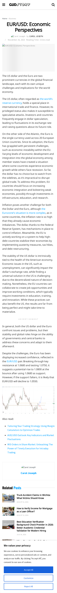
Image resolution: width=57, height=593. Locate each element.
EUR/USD (12, 361)
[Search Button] (53, 4)
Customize (28, 578)
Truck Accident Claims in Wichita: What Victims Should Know (33, 496)
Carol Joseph (36, 36)
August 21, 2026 (22, 502)
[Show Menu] (3, 4)
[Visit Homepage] (28, 4)
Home (4, 18)
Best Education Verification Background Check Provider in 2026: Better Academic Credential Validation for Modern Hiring (35, 526)
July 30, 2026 (21, 535)
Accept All (28, 569)
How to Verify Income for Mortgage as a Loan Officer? (34, 510)
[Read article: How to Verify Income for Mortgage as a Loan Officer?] (8, 511)
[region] (28, 566)
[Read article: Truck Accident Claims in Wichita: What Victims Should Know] (8, 498)
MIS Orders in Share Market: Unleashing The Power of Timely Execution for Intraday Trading (30, 448)
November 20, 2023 (16, 40)
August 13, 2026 (22, 515)
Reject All (28, 586)
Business (12, 18)
